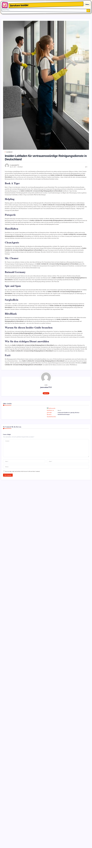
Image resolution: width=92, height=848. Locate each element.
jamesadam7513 (15, 165)
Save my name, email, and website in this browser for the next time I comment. (22, 471)
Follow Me (46, 393)
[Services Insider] (5, 5)
